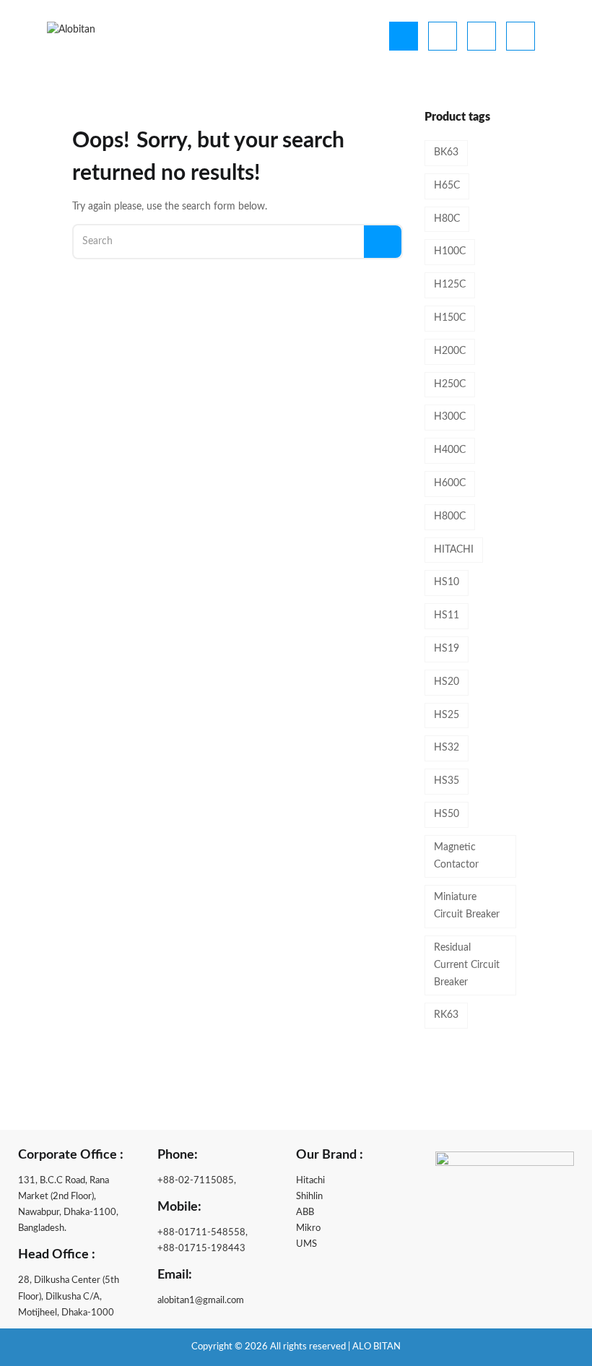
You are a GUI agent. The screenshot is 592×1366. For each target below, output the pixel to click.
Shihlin (309, 1196)
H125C (450, 285)
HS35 (446, 781)
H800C (450, 516)
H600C (450, 483)
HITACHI (454, 550)
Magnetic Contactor (456, 856)
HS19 (446, 649)
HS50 (446, 814)
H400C (450, 450)
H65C (447, 186)
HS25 (446, 715)
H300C (450, 417)
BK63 (446, 152)
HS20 (446, 682)
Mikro (308, 1228)
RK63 (446, 1015)
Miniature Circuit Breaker (467, 906)
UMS (306, 1244)
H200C (450, 351)
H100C (450, 251)
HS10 (446, 582)
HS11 (446, 615)
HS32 (446, 748)
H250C (450, 384)
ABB (305, 1212)
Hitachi (310, 1180)
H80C (447, 219)
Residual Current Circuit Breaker (467, 965)
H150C (450, 318)
